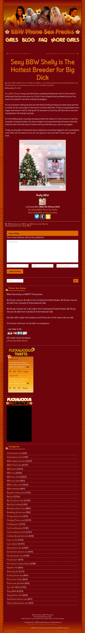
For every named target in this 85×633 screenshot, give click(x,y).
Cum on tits (12, 540)
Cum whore (12, 543)
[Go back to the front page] (42, 20)
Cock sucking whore (16, 532)
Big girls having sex (15, 492)
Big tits (49, 83)
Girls (12, 40)
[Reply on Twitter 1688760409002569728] (10, 388)
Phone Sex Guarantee (47, 624)
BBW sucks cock (14, 484)
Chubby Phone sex (15, 520)
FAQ (43, 40)
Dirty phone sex (14, 547)
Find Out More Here (17, 340)
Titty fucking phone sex (17, 603)
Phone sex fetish (14, 579)
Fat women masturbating (18, 563)
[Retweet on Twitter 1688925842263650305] (15, 371)
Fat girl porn (12, 559)
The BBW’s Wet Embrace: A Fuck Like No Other (61, 53)
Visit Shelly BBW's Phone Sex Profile (42, 210)
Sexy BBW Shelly (12, 93)
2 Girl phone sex (14, 453)
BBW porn (11, 469)
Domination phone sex (27, 85)
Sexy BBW (50, 85)
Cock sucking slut (15, 528)
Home (30, 624)
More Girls (65, 40)
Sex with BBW (41, 85)
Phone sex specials (15, 583)
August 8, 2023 (13, 359)
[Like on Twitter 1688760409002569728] (19, 388)
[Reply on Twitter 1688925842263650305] (10, 371)
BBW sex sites (13, 480)
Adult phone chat (15, 457)
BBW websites (13, 488)
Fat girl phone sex (15, 555)
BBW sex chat (41, 83)
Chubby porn (13, 524)
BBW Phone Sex (23, 83)
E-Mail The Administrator (23, 628)
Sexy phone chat (14, 595)
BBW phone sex (14, 224)
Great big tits (12, 571)
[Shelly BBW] (42, 201)
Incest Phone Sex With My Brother (20, 53)
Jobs (55, 624)
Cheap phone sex (15, 516)
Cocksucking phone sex (17, 536)
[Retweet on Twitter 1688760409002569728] (15, 388)
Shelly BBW (12, 83)
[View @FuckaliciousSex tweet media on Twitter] (27, 367)
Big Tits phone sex (15, 500)
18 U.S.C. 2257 (36, 624)
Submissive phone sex (17, 599)
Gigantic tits (12, 567)
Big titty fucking (58, 83)
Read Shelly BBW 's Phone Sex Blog (42, 212)
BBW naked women (16, 461)
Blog (28, 40)
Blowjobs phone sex (71, 83)
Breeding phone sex (12, 85)
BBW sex (33, 83)
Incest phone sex (15, 575)
